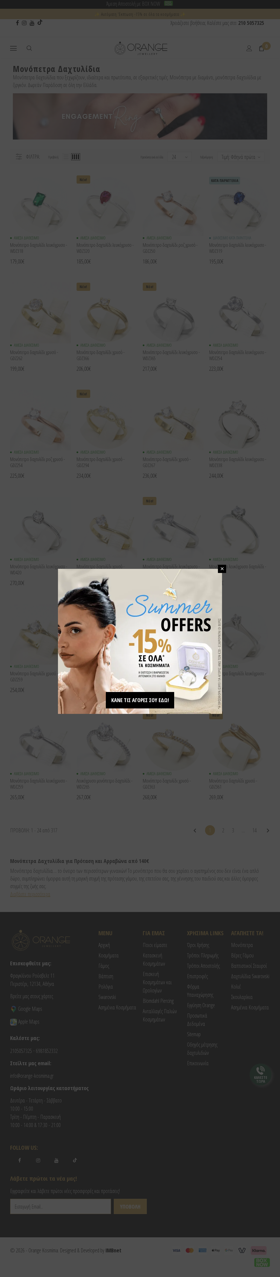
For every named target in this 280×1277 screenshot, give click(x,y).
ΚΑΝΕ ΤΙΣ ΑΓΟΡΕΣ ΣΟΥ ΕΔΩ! (140, 700)
